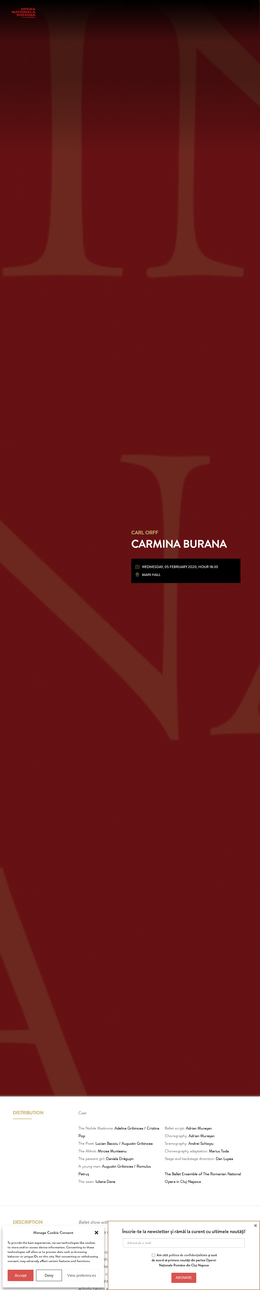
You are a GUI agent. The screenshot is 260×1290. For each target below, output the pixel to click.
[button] (96, 1232)
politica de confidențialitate (188, 1255)
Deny (49, 1275)
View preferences (81, 1275)
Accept (20, 1275)
